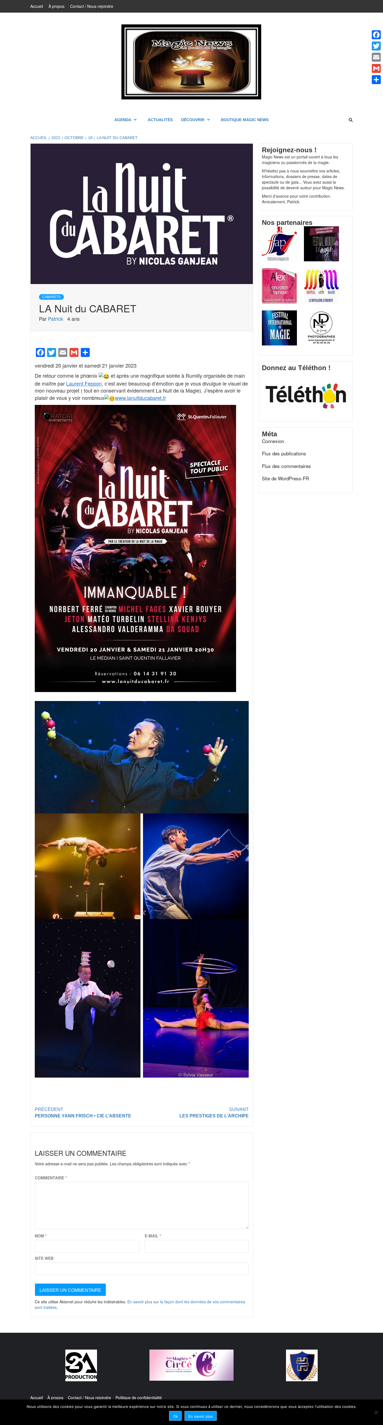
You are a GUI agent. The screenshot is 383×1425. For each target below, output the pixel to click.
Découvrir (192, 119)
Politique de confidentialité (139, 1397)
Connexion (273, 441)
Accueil (36, 6)
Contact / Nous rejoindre (91, 6)
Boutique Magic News (245, 119)
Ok (175, 1416)
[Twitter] (376, 46)
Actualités (160, 119)
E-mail (153, 1236)
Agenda (122, 119)
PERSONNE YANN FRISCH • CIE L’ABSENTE (83, 1112)
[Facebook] (376, 34)
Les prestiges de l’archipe (214, 1112)
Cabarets (51, 297)
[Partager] (376, 79)
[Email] (376, 57)
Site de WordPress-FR (285, 478)
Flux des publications (284, 453)
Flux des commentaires (286, 466)
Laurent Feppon (84, 383)
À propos (56, 6)
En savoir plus (200, 1416)
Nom (41, 1236)
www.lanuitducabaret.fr (140, 397)
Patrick (56, 318)
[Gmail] (376, 68)
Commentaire (51, 1177)
